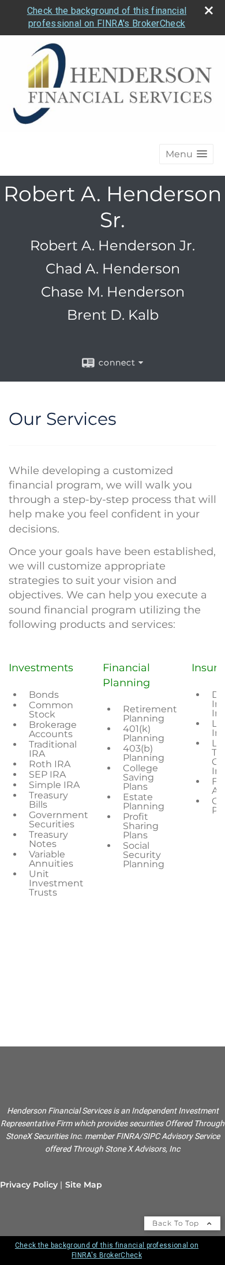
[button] (186, 154)
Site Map (83, 1184)
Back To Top (176, 1223)
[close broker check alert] (208, 10)
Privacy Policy (29, 1184)
